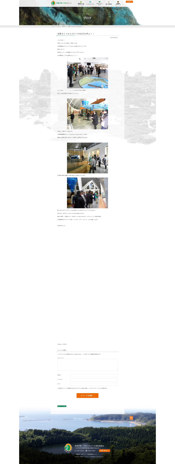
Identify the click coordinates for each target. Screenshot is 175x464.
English (128, 1)
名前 (59, 375)
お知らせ (65, 344)
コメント (60, 357)
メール (59, 379)
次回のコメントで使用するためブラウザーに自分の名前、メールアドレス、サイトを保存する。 (83, 388)
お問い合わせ (103, 450)
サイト (59, 383)
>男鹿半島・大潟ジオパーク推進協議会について (86, 454)
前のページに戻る (62, 406)
